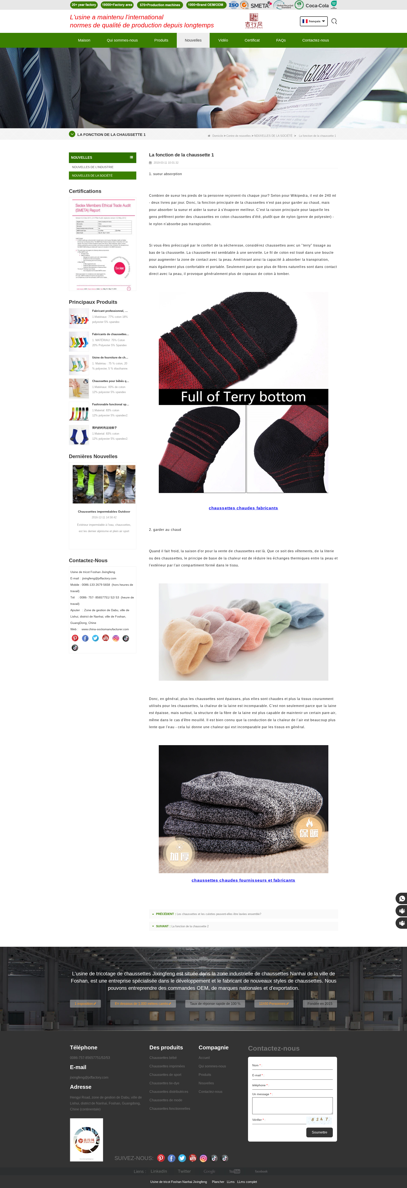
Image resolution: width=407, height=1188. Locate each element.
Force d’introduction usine (102, 523)
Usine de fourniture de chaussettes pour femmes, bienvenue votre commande (111, 357)
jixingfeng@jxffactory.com (89, 1077)
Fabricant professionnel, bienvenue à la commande (111, 310)
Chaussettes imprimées (167, 1066)
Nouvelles (193, 40)
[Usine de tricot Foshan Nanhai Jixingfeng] (254, 21)
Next (134, 237)
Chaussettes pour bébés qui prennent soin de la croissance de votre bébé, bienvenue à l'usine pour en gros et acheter (111, 381)
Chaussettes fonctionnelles (169, 1108)
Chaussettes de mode (165, 1100)
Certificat (252, 40)
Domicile (217, 135)
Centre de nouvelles (238, 135)
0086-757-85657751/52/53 (90, 1058)
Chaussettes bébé (163, 1058)
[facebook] (260, 1171)
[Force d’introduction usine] (102, 490)
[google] (209, 1171)
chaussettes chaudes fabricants (243, 508)
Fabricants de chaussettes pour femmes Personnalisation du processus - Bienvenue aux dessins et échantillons (111, 334)
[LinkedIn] (159, 1171)
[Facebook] (85, 638)
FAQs (281, 40)
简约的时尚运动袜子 (104, 427)
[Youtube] (105, 638)
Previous (70, 237)
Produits (161, 40)
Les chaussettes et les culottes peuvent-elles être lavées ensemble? (219, 914)
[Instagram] (115, 638)
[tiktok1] (126, 638)
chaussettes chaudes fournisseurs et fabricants (243, 880)
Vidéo (223, 40)
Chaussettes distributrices (168, 1091)
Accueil (204, 1058)
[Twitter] (95, 638)
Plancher (218, 1182)
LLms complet (247, 1182)
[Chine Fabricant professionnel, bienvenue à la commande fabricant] (79, 318)
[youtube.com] (235, 1171)
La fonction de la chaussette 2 (190, 926)
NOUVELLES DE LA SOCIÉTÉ (273, 135)
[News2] (203, 87)
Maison (84, 40)
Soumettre (319, 1132)
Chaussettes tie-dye (164, 1083)
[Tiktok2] (75, 647)
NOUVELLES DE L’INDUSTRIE (92, 167)
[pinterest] (75, 638)
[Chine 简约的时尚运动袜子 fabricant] (79, 434)
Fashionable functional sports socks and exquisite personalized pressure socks (111, 404)
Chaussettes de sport (165, 1074)
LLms (231, 1182)
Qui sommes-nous (122, 40)
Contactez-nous (315, 40)
